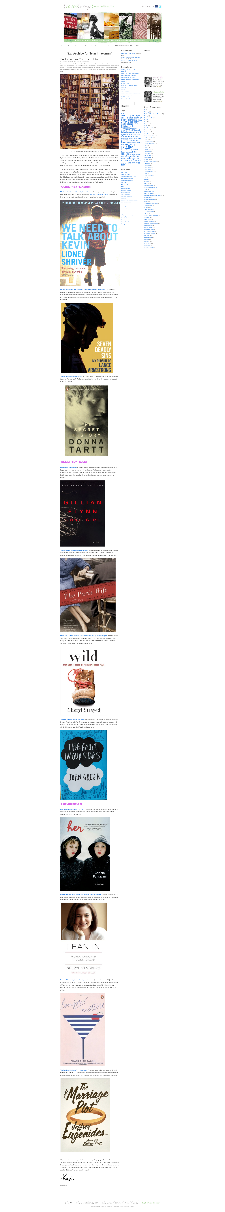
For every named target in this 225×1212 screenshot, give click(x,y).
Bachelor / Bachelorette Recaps (152, 113)
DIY (145, 145)
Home (62, 46)
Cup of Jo (124, 182)
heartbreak (124, 138)
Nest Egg (123, 206)
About (109, 46)
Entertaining (147, 157)
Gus (123, 136)
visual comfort (133, 160)
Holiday (146, 183)
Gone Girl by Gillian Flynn (68, 467)
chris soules (130, 126)
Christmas (125, 128)
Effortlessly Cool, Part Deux (128, 75)
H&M (136, 136)
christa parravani (89, 63)
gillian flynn (63, 65)
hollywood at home (135, 138)
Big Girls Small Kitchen (127, 178)
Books (79, 61)
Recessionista (148, 205)
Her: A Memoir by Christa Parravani (72, 809)
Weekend (146, 241)
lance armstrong (101, 65)
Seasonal (146, 217)
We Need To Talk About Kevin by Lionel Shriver (75, 192)
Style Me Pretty (125, 214)
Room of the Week (149, 209)
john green (93, 65)
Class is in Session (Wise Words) (130, 73)
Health (146, 179)
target (132, 158)
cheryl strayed (81, 63)
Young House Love (126, 224)
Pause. (123, 89)
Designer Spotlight (149, 143)
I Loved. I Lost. (125, 83)
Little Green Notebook (127, 204)
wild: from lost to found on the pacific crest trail (92, 69)
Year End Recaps (149, 247)
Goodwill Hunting (148, 171)
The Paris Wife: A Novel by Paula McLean (74, 550)
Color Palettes (148, 133)
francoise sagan (113, 63)
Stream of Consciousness (151, 223)
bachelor (138, 118)
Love (145, 189)
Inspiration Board (148, 185)
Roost (122, 210)
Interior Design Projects (150, 187)
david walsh (98, 63)
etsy (135, 132)
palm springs (130, 144)
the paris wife (107, 67)
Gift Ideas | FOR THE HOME (129, 61)
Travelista (146, 235)
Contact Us (94, 46)
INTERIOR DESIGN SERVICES (123, 46)
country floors (128, 130)
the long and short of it (127, 216)
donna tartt (105, 63)
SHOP (137, 46)
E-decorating (147, 151)
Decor (145, 139)
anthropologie (131, 115)
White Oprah (147, 243)
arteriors (124, 118)
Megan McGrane (148, 193)
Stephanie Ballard (149, 221)
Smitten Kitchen (125, 212)
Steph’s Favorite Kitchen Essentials (130, 57)
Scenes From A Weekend (151, 215)
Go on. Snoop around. (152, 107)
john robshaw (133, 140)
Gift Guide (124, 134)
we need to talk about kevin (71, 69)
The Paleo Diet (125, 91)
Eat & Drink (147, 153)
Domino (146, 147)
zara (123, 165)
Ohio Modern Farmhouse (151, 203)
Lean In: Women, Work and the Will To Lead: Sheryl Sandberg (80, 894)
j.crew (124, 140)
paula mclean (68, 67)
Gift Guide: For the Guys (128, 77)
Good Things (147, 167)
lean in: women (110, 65)
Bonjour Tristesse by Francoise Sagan (73, 980)
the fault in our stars (87, 67)
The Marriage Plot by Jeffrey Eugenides (73, 1070)
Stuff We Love (148, 225)
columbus (133, 128)
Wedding (146, 239)
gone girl (69, 65)
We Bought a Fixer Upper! (128, 53)
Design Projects (148, 141)
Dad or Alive (124, 184)
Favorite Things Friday (150, 161)
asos (130, 117)
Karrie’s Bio (84, 46)
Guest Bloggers (148, 175)
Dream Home (147, 149)
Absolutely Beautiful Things (128, 176)
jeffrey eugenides (85, 65)
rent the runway (127, 147)
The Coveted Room (149, 231)
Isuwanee (124, 198)
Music (145, 201)
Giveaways (147, 165)
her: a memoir (76, 65)
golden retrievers (134, 134)
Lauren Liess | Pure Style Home (130, 200)
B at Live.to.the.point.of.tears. (99, 194)
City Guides (147, 131)
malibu (124, 142)
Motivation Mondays (149, 199)
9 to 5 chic (124, 172)
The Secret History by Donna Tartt (71, 376)
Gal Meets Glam (125, 194)
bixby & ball (127, 122)
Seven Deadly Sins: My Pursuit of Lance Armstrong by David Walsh (82, 290)
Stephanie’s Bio (72, 46)
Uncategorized (148, 237)
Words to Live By (125, 98)
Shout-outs (147, 219)
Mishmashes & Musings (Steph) (152, 195)
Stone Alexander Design (127, 1206)
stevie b (130, 156)
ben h (136, 120)
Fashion (146, 159)
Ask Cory (146, 112)
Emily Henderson (125, 192)
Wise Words (134, 162)
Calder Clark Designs (127, 180)
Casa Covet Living (149, 127)
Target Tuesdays (148, 227)
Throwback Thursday (149, 233)
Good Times (147, 169)
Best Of (146, 119)
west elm (124, 163)
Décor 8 (123, 186)
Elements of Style (126, 190)
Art (145, 110)
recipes (146, 207)
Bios (145, 121)
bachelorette (127, 119)
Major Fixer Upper (149, 191)
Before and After (148, 117)
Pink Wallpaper (125, 208)
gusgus (130, 136)
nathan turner (131, 142)
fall (139, 132)
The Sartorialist (125, 220)
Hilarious (146, 181)
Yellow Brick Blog (125, 222)
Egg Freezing (147, 155)
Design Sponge (125, 188)
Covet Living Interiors (150, 135)
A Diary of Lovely (125, 174)
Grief (145, 173)
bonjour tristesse (68, 63)
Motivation (147, 197)
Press (102, 46)
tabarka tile (125, 159)
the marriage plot (98, 67)
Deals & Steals (148, 137)
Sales (145, 213)
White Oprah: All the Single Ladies (130, 93)
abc (123, 113)
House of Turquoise (126, 196)
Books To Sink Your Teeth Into (79, 59)
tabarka (136, 156)
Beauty (146, 115)
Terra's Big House (149, 229)
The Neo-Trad (125, 218)
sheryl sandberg (77, 67)
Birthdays (146, 123)
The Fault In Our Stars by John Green (72, 719)
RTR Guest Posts (149, 211)
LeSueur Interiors (126, 202)
